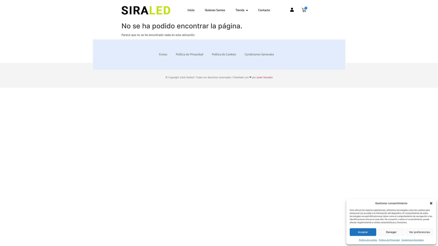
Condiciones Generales (412, 240)
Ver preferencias (419, 232)
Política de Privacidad (389, 240)
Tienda (239, 10)
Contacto (264, 10)
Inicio (191, 10)
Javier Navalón (265, 77)
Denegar (391, 232)
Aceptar (363, 232)
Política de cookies (368, 240)
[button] (431, 203)
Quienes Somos (215, 10)
